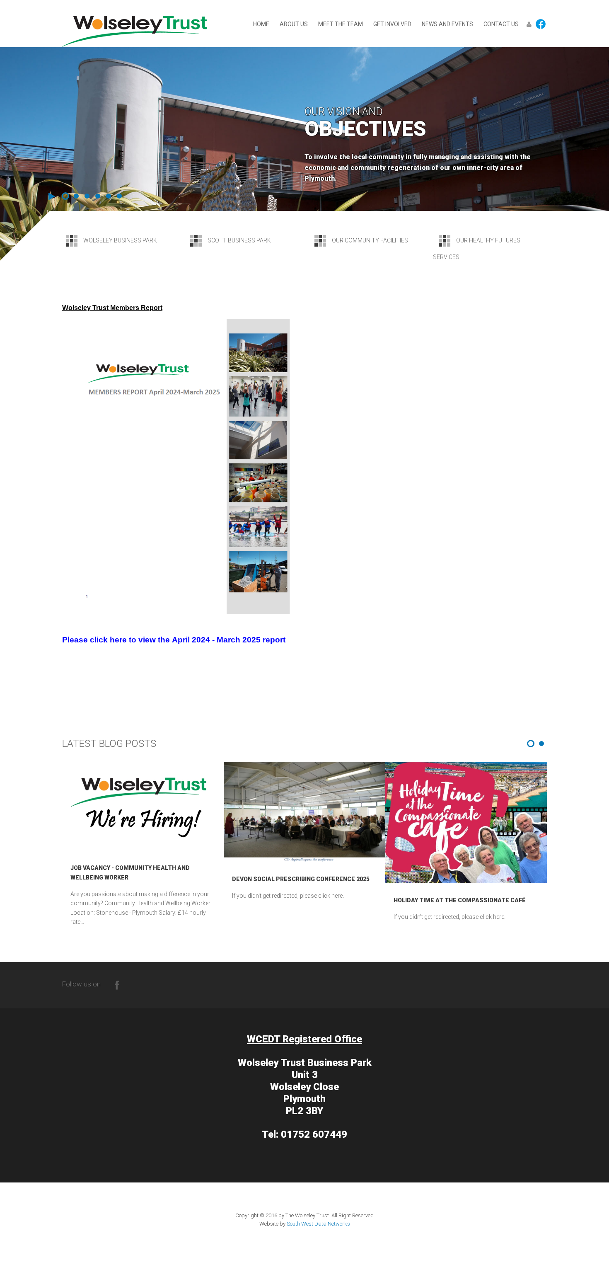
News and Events (447, 24)
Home (261, 24)
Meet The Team (340, 24)
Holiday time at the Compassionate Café (460, 900)
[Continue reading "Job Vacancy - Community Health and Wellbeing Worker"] (143, 806)
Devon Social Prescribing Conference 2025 (301, 879)
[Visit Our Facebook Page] (540, 23)
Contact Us (501, 24)
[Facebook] (116, 984)
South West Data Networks (318, 1224)
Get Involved (392, 24)
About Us (294, 24)
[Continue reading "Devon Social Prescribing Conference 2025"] (304, 812)
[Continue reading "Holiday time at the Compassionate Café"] (466, 822)
